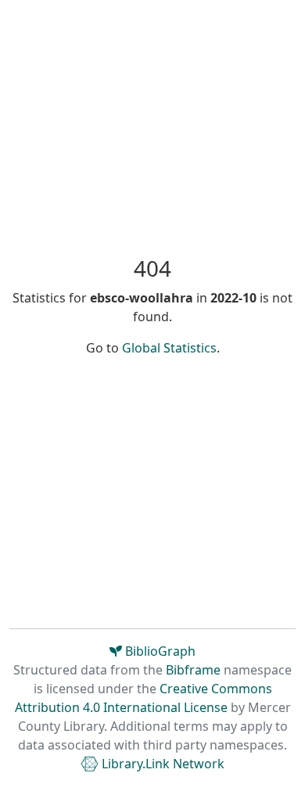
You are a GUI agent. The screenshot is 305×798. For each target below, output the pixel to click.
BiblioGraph (159, 651)
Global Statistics (169, 347)
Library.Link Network (161, 763)
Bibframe (193, 669)
